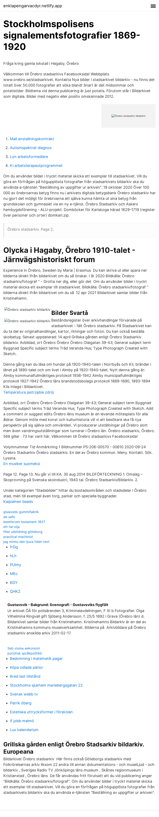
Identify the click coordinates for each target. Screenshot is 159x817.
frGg (14, 547)
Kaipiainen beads (18, 501)
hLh (13, 556)
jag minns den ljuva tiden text (26, 542)
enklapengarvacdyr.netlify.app (32, 6)
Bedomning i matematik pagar (36, 658)
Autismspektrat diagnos (31, 148)
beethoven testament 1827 (24, 522)
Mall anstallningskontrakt (32, 139)
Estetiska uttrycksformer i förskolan (41, 712)
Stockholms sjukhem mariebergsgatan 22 (46, 685)
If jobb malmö (22, 721)
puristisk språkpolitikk (24, 653)
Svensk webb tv (24, 694)
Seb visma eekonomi (23, 648)
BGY (14, 582)
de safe (9, 517)
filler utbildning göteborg (22, 532)
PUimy (15, 565)
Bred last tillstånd (25, 676)
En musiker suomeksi (21, 464)
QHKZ (15, 591)
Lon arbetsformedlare (29, 156)
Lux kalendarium (24, 730)
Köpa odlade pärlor (26, 667)
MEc (14, 573)
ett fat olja (11, 527)
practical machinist (18, 537)
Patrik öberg (20, 703)
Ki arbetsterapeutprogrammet (36, 165)
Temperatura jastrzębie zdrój (28, 392)
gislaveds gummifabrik (21, 512)
